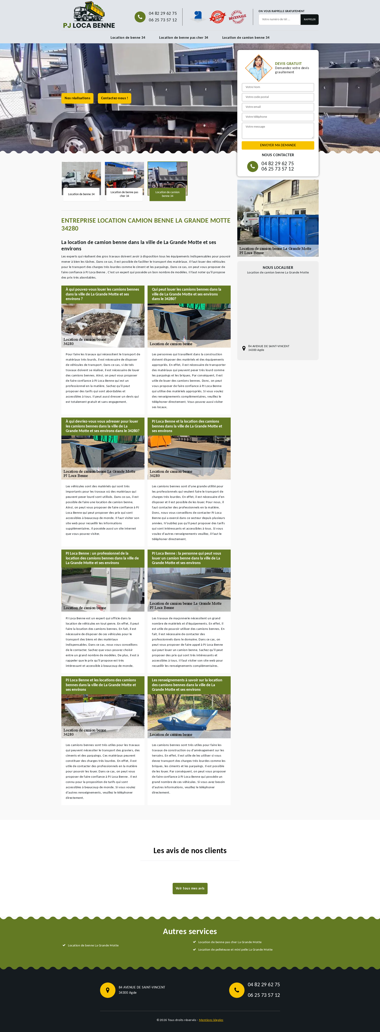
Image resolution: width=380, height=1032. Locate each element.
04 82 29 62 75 (163, 13)
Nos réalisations (77, 98)
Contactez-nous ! (114, 98)
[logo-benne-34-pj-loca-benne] (88, 14)
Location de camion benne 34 (246, 38)
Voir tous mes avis (190, 888)
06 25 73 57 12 (163, 20)
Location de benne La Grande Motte (93, 945)
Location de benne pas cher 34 (183, 38)
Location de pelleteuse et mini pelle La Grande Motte (235, 949)
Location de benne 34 (128, 38)
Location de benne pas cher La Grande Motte (230, 942)
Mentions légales (211, 1020)
